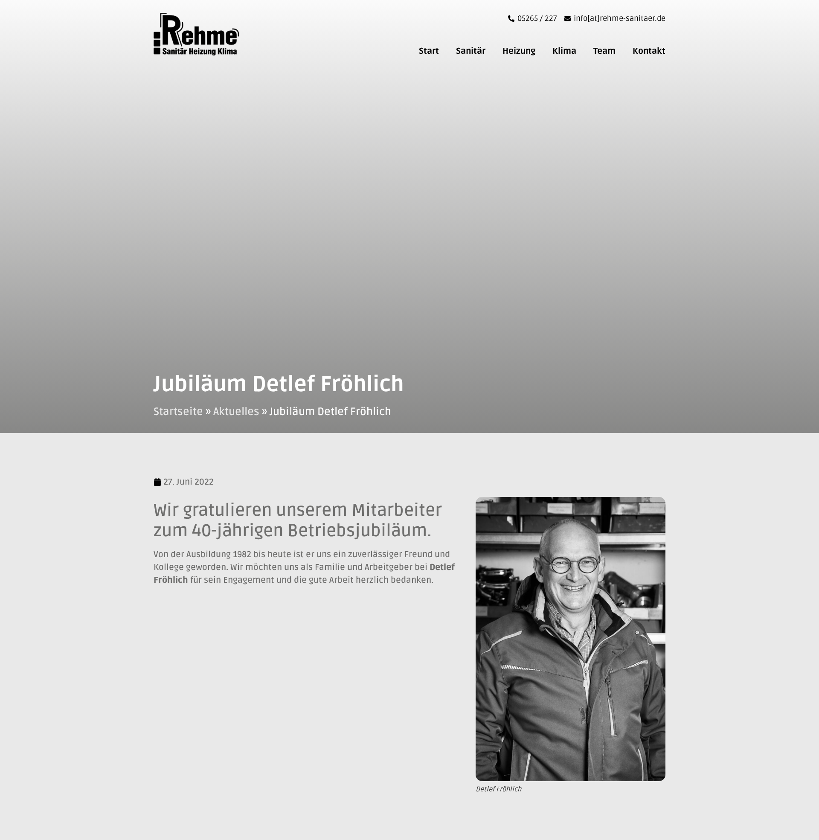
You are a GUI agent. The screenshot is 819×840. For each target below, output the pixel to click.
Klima (564, 51)
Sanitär (470, 51)
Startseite (178, 411)
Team (604, 51)
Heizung (518, 51)
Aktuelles (236, 411)
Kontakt (649, 51)
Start (429, 51)
